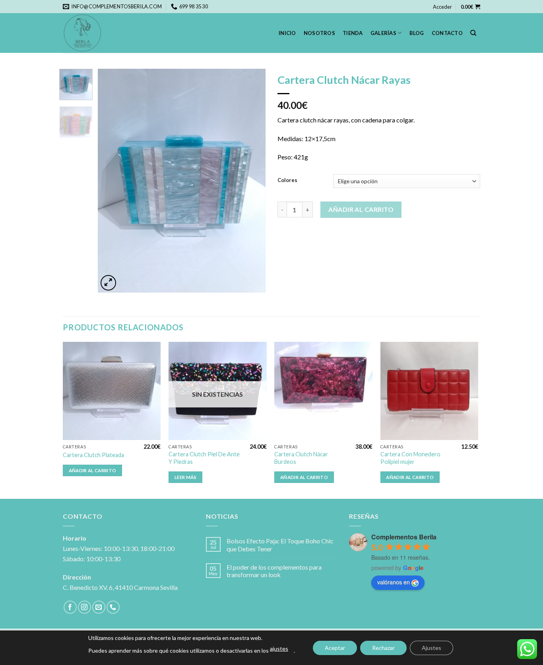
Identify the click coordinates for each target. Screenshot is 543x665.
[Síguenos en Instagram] (84, 607)
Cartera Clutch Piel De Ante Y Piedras (204, 458)
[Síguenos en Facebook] (70, 607)
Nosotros (319, 33)
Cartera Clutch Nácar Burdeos (301, 458)
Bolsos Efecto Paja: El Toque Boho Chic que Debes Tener (280, 544)
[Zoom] (108, 283)
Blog (416, 33)
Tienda (353, 33)
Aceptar (335, 647)
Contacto (447, 33)
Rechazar (383, 647)
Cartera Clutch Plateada (93, 455)
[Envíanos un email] (98, 607)
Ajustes (431, 647)
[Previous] (111, 180)
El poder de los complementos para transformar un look (274, 570)
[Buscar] (473, 33)
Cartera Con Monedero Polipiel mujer (410, 458)
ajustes (279, 648)
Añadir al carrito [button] (92, 470)
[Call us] (113, 607)
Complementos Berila (403, 536)
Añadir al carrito (361, 209)
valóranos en (393, 582)
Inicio (287, 33)
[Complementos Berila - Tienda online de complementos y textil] (102, 33)
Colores (287, 180)
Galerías (383, 33)
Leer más (186, 477)
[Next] (252, 180)
